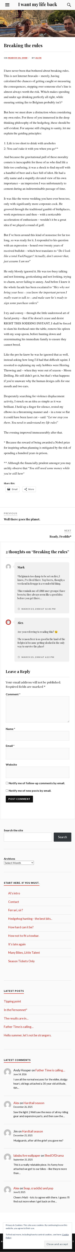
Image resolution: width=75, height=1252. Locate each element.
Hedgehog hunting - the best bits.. (30, 918)
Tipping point (12, 1001)
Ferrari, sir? (15, 910)
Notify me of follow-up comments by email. (37, 783)
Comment (13, 694)
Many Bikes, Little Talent (24, 952)
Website (11, 764)
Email (10, 745)
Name (10, 728)
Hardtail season (34, 1103)
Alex (38, 58)
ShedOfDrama (54, 1155)
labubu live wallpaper (26, 1155)
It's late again (17, 944)
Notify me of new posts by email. (30, 790)
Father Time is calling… (18, 1027)
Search (62, 837)
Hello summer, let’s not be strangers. (27, 1035)
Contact (13, 902)
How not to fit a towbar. (23, 936)
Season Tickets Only (21, 961)
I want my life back (37, 4)
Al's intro (14, 893)
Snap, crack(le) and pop (38, 1188)
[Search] (65, 5)
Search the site (13, 830)
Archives (9, 858)
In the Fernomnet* (15, 1010)
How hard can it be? (20, 927)
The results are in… (16, 1018)
